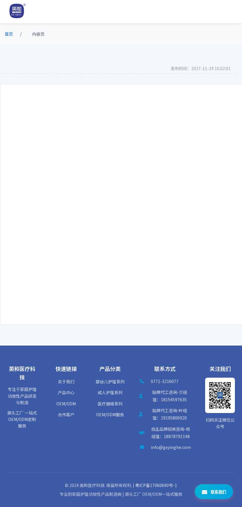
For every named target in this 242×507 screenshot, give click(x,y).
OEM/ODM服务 (110, 414)
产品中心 (66, 392)
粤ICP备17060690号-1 (156, 485)
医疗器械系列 (110, 404)
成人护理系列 (110, 392)
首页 (9, 34)
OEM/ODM (66, 404)
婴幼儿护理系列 (110, 381)
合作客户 (66, 414)
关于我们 (66, 381)
